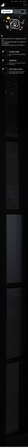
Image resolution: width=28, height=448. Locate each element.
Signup (24, 1)
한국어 (12, 1)
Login (20, 1)
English (16, 1)
